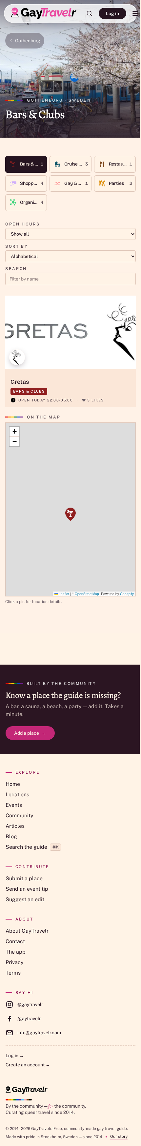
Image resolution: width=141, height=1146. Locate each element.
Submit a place (24, 878)
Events (14, 805)
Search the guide (32, 847)
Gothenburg (27, 40)
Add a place (30, 733)
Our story (119, 1136)
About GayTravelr (27, 931)
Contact (15, 941)
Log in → (15, 1055)
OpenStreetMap (87, 594)
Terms (13, 973)
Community (19, 815)
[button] (70, 514)
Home (13, 784)
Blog (11, 836)
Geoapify (127, 594)
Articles (15, 826)
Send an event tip (27, 889)
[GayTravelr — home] (27, 1090)
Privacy (15, 962)
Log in (112, 13)
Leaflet (63, 594)
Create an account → (28, 1064)
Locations (17, 794)
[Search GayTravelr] (89, 13)
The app (16, 952)
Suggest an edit (25, 899)
